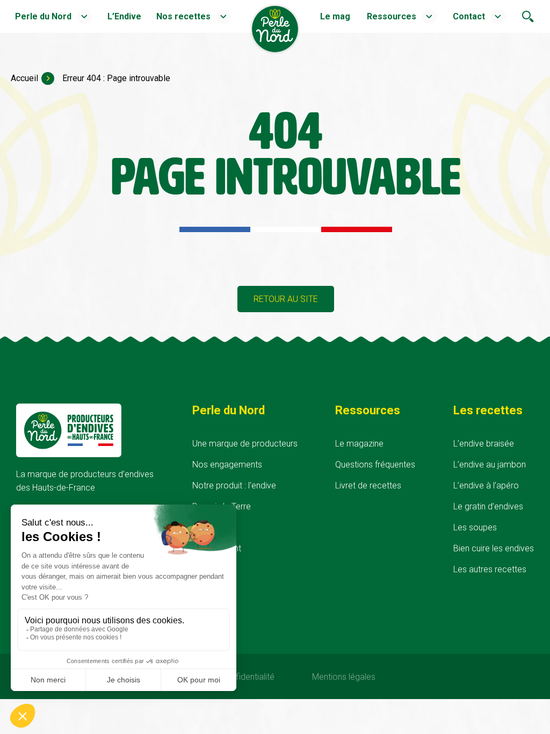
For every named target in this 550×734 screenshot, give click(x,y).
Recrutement (216, 548)
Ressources (391, 16)
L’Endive (124, 16)
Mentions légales (343, 677)
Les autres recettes (489, 569)
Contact (469, 16)
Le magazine (359, 443)
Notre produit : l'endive (234, 485)
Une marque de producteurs (245, 443)
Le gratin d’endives (488, 506)
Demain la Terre (221, 506)
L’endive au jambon (489, 464)
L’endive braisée (483, 443)
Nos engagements (227, 464)
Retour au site (286, 299)
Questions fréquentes (375, 464)
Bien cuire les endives (493, 548)
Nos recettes (183, 16)
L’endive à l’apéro (486, 485)
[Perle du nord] (275, 55)
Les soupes (475, 527)
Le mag (335, 16)
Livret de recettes (368, 485)
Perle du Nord (43, 16)
